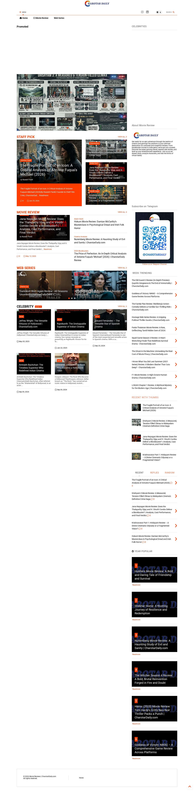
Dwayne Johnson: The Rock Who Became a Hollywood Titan (71, 367)
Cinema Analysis (80, 237)
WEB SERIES (26, 268)
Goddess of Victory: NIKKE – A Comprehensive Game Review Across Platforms (154, 748)
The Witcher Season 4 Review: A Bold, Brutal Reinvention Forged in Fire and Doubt (154, 679)
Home (25, 18)
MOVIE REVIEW (28, 212)
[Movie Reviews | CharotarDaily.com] (97, 6)
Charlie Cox (24, 287)
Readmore (72, 116)
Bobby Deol (94, 163)
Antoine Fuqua (26, 160)
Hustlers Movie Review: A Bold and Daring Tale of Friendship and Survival (154, 575)
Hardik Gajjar (94, 191)
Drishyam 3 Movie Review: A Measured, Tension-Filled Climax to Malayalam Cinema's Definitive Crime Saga (106, 151)
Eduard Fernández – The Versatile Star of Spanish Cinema (107, 323)
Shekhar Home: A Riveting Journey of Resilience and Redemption (151, 609)
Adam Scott (78, 219)
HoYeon (78, 287)
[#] (147, 12)
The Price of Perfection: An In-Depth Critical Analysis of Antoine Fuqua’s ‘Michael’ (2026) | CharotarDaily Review (100, 256)
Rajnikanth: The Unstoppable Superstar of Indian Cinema (71, 325)
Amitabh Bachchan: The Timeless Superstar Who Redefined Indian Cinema (31, 367)
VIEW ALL (122, 137)
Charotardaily (94, 143)
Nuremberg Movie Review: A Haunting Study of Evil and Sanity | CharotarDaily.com (152, 644)
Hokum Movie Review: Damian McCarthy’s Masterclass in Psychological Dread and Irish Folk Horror (99, 224)
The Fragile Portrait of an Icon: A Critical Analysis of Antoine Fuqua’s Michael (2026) (48, 169)
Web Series (59, 18)
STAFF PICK (26, 137)
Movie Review (41, 18)
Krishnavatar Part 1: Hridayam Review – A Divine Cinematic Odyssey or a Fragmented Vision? (106, 198)
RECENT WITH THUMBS (145, 397)
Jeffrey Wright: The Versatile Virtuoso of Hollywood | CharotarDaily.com (33, 323)
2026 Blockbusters (81, 251)
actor (38, 307)
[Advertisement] (72, 50)
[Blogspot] (142, 12)
